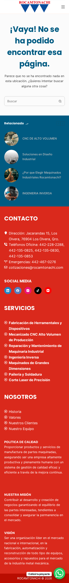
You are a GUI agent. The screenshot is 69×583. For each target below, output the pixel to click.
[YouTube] (48, 290)
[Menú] (63, 7)
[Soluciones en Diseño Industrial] (11, 157)
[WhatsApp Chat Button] (59, 573)
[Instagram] (28, 290)
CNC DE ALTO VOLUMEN (39, 138)
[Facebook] (17, 290)
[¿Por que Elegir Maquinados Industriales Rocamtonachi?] (11, 175)
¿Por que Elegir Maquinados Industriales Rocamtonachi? (41, 175)
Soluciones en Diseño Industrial (37, 156)
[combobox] (30, 101)
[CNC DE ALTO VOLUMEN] (11, 138)
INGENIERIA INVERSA (37, 193)
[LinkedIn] (8, 290)
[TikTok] (38, 290)
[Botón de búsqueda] (60, 101)
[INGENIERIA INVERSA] (11, 193)
